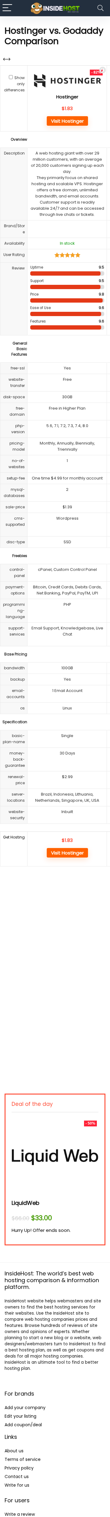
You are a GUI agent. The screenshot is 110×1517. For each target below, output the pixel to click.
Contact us (17, 1476)
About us (14, 1451)
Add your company (25, 1407)
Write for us (17, 1485)
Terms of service (23, 1459)
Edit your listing (20, 1416)
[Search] (100, 8)
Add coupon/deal (23, 1425)
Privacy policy (19, 1468)
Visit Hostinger (67, 121)
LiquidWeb (25, 1203)
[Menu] (7, 8)
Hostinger (67, 97)
